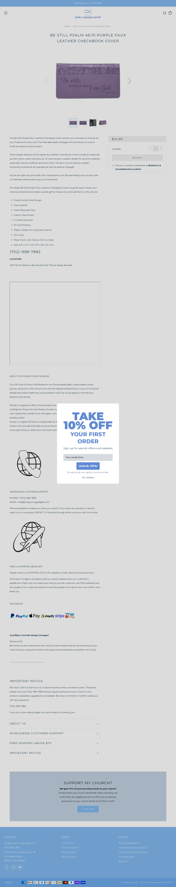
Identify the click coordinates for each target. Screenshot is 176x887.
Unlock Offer (88, 466)
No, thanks (88, 477)
